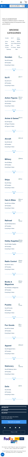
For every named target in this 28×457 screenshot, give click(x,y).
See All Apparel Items (10, 349)
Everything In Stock (9, 65)
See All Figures (8, 121)
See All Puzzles (8, 308)
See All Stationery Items (11, 369)
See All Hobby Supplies (10, 244)
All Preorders (8, 62)
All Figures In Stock (9, 126)
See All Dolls (8, 389)
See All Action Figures (10, 101)
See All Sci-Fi (8, 80)
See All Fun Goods (9, 328)
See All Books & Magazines (11, 287)
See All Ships (8, 183)
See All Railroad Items (10, 223)
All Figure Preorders (9, 124)
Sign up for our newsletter (14, 422)
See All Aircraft (8, 142)
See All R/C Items (9, 264)
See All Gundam (9, 60)
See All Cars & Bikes (10, 203)
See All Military (8, 162)
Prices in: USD (14, 432)
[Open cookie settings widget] (2, 454)
